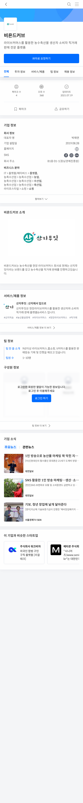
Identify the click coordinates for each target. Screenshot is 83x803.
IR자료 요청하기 (41, 58)
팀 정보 (54, 71)
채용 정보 (69, 71)
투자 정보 (20, 71)
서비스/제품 (38, 71)
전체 (6, 71)
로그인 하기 (41, 398)
